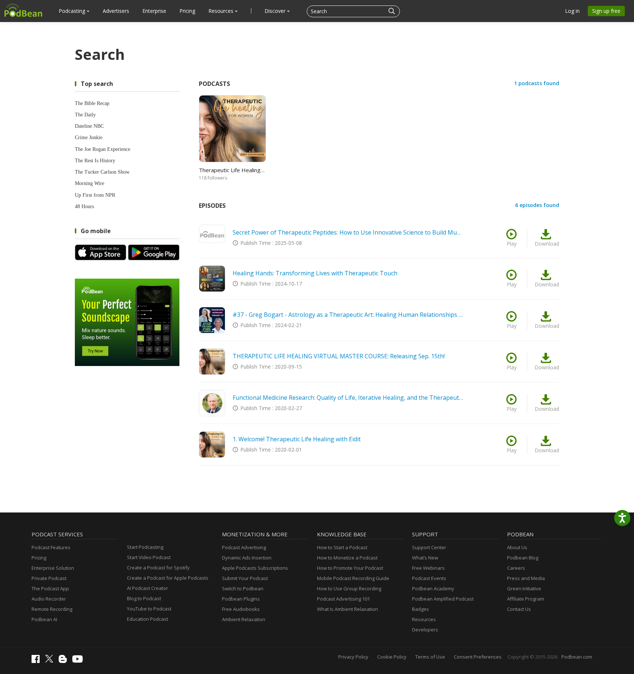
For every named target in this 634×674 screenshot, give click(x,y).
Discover (276, 10)
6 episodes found (537, 205)
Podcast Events (429, 578)
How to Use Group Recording (349, 588)
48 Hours (84, 206)
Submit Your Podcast (245, 578)
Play (512, 243)
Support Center (429, 547)
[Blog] (64, 661)
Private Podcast (49, 578)
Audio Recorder (49, 598)
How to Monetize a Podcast (347, 557)
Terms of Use (430, 656)
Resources (221, 10)
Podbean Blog (522, 557)
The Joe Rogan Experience (102, 149)
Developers (425, 629)
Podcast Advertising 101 (343, 598)
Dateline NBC (89, 126)
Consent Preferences (478, 656)
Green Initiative (524, 588)
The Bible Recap (92, 103)
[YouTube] (79, 661)
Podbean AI (44, 619)
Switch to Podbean (242, 588)
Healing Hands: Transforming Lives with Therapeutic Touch (315, 273)
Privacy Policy (353, 656)
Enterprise (154, 10)
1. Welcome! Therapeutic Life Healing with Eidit (297, 439)
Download (547, 243)
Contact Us (519, 609)
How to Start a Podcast (342, 547)
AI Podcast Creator (147, 588)
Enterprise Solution (53, 568)
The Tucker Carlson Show (102, 172)
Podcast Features (51, 547)
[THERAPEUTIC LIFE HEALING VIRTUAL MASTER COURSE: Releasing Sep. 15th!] (212, 361)
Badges (420, 609)
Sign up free (606, 10)
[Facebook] (37, 661)
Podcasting (73, 10)
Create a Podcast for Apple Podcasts (167, 578)
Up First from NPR (95, 195)
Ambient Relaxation (243, 619)
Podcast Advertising (244, 547)
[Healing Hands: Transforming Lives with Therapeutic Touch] (212, 278)
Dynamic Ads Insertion (247, 557)
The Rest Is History (95, 160)
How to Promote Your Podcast (350, 568)
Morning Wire (89, 183)
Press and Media (526, 578)
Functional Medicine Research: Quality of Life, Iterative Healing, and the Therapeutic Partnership (348, 398)
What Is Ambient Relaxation (347, 609)
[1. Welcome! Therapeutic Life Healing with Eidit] (212, 444)
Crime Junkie (88, 137)
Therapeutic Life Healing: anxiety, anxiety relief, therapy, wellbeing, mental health (232, 170)
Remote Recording (52, 609)
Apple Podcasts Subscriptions (255, 568)
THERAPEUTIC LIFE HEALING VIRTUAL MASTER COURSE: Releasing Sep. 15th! (339, 356)
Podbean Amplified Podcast (443, 598)
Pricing (187, 10)
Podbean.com (576, 656)
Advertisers (116, 10)
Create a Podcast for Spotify (158, 567)
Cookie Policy (392, 656)
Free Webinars (428, 568)
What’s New (425, 557)
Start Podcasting (145, 547)
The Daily (85, 114)
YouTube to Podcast (149, 608)
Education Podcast (147, 619)
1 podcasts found (536, 83)
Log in (572, 10)
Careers (516, 568)
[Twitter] (51, 661)
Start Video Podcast (149, 557)
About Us (517, 547)
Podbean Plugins (241, 598)
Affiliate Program (525, 598)
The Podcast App (50, 588)
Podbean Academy (433, 588)
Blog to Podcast (144, 598)
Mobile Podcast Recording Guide (353, 578)
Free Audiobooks (241, 609)
